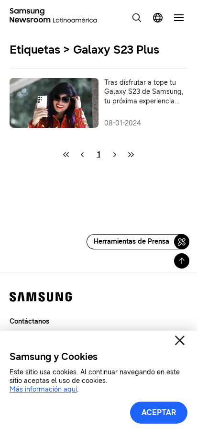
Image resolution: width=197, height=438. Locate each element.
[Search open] (136, 17)
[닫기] (179, 340)
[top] (181, 261)
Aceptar (159, 412)
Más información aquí (43, 389)
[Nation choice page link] (157, 17)
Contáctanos (29, 321)
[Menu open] (178, 17)
